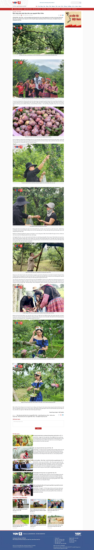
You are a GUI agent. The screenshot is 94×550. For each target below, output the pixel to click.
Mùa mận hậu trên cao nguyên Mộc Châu (26, 416)
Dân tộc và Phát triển (18, 9)
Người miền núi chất (28, 9)
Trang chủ (57, 538)
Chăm (76, 6)
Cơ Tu (73, 6)
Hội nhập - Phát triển (17, 11)
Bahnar (53, 6)
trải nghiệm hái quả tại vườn (41, 416)
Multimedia (74, 9)
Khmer (80, 6)
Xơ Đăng (69, 6)
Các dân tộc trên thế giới (66, 9)
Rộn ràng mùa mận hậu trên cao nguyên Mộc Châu (27, 415)
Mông (47, 6)
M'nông (65, 6)
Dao (44, 6)
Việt (36, 6)
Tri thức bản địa (57, 9)
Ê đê (56, 6)
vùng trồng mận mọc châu (43, 415)
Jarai (59, 6)
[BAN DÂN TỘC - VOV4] (16, 2)
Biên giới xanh (50, 9)
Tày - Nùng (40, 6)
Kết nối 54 (44, 9)
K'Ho (62, 6)
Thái (50, 6)
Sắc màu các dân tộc (37, 9)
